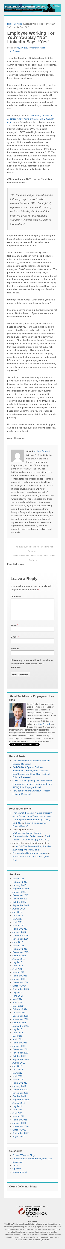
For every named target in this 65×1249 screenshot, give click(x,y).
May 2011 (17, 1109)
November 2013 (20, 1019)
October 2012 (19, 1056)
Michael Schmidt (38, 48)
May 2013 (17, 1036)
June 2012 (17, 1069)
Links (15, 1165)
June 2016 (17, 942)
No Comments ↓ (16, 51)
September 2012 (20, 1059)
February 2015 (19, 975)
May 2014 (17, 999)
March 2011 (18, 1116)
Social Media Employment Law (33, 1206)
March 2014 (18, 1006)
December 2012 (20, 1049)
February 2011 (19, 1119)
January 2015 (19, 979)
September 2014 (20, 989)
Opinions (18, 24)
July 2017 (17, 912)
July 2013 (17, 1029)
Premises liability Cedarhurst (26, 836)
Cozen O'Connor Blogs (23, 1155)
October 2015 (19, 955)
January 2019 (19, 885)
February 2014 (19, 1009)
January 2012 (19, 1086)
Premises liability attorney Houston (29, 853)
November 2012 (20, 1052)
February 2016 (19, 949)
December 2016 (20, 935)
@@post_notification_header (26, 833)
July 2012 (17, 1066)
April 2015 (17, 969)
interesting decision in (30, 118)
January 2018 (19, 892)
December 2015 (20, 952)
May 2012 (17, 1073)
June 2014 (17, 995)
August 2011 (18, 1103)
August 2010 (18, 1136)
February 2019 (19, 882)
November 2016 (20, 939)
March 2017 (18, 925)
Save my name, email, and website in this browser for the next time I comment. (32, 663)
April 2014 (17, 1002)
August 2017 (18, 908)
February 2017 (19, 929)
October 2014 (19, 985)
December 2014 (20, 982)
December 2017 (20, 895)
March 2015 (18, 972)
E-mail (14, 637)
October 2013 (19, 1022)
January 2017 (19, 932)
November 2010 (20, 1126)
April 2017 (17, 922)
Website (15, 648)
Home (9, 24)
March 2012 (18, 1079)
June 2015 (17, 965)
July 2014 (17, 992)
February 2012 (19, 1083)
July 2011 (17, 1106)
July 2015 (17, 962)
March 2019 (18, 878)
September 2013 (20, 1026)
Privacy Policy (32, 1216)
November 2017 (20, 898)
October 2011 (19, 1096)
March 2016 (18, 945)
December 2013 (20, 1016)
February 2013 (19, 1042)
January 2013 (19, 1046)
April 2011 (17, 1113)
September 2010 (20, 1133)
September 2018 (20, 888)
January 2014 (19, 1012)
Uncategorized (19, 1172)
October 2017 (19, 902)
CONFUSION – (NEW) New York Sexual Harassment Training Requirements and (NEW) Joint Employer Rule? (32, 784)
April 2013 (17, 1039)
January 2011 (19, 1123)
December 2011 (20, 1089)
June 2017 (17, 915)
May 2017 (17, 918)
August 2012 (18, 1062)
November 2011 (20, 1093)
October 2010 (19, 1129)
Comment (16, 596)
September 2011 (20, 1099)
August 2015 (18, 959)
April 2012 (17, 1076)
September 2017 (20, 905)
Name (14, 625)
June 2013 (17, 1032)
